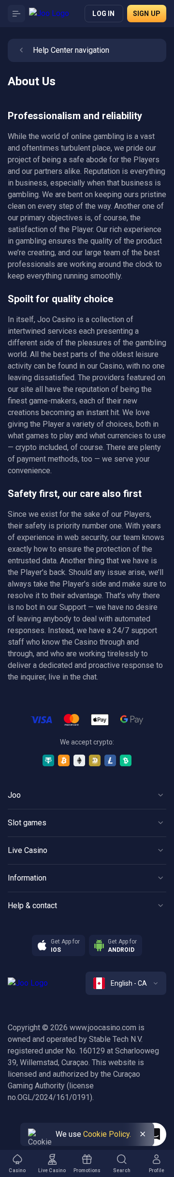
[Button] (16, 13)
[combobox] (126, 983)
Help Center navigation (71, 50)
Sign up (146, 13)
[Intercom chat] (154, 1134)
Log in (103, 13)
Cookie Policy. (107, 1134)
